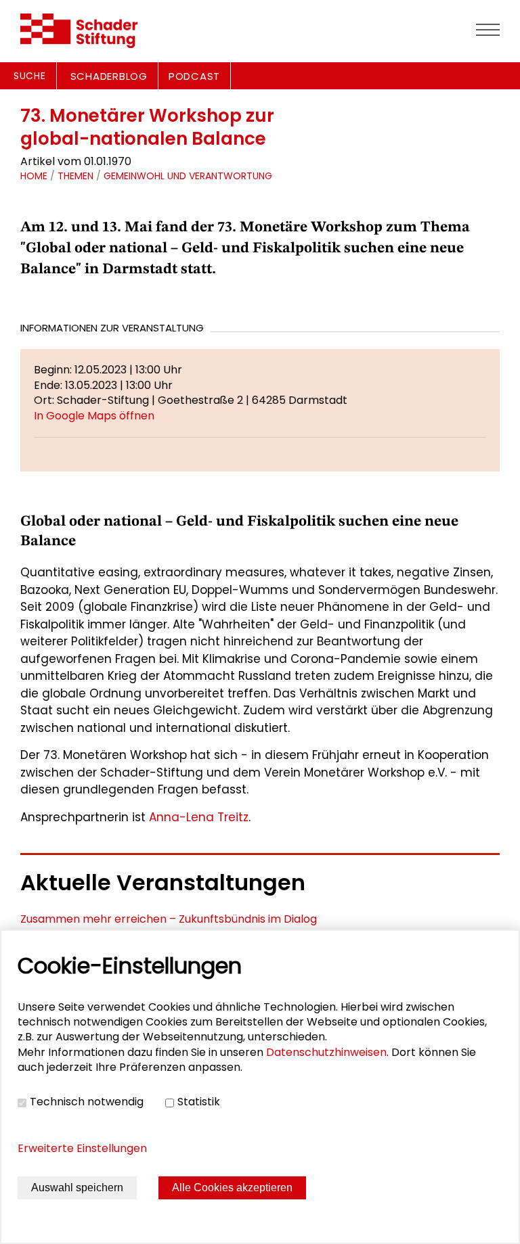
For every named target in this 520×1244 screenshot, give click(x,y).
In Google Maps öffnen (94, 415)
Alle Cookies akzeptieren (232, 1187)
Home (33, 176)
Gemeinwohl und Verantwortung (188, 176)
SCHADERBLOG (109, 76)
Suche (30, 76)
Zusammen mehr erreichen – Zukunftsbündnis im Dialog (168, 919)
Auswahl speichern (77, 1187)
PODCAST (194, 76)
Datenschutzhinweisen (326, 1052)
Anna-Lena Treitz (198, 817)
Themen (75, 176)
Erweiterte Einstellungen (82, 1148)
